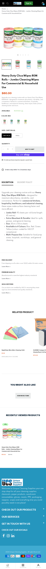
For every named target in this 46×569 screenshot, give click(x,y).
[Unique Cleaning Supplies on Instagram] (8, 535)
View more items (23, 395)
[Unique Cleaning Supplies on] (13, 535)
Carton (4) (6, 135)
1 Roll (18, 135)
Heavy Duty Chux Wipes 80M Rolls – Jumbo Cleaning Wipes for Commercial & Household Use (12, 449)
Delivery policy (24, 182)
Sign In (28, 3)
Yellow (25, 122)
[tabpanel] (23, 36)
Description (7, 182)
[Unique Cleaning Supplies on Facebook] (4, 535)
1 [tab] (17, 55)
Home (4, 9)
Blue (11, 122)
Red (4, 122)
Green (18, 122)
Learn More (6, 266)
